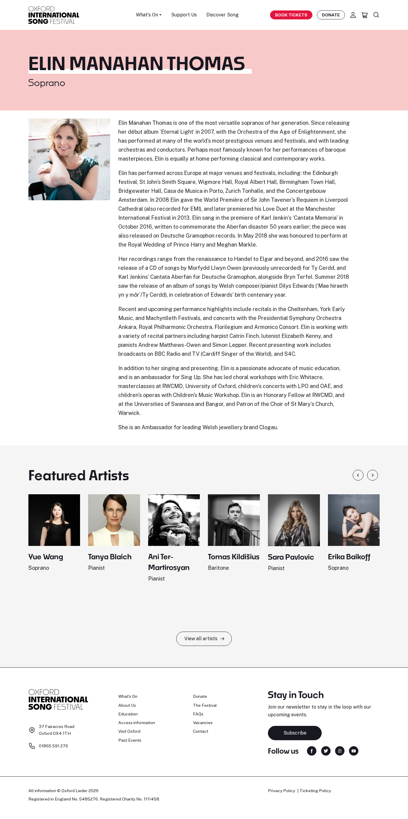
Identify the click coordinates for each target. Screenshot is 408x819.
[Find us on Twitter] (326, 750)
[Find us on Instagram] (340, 750)
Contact (200, 731)
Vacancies (203, 722)
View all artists (200, 638)
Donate (331, 15)
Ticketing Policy (315, 790)
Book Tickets (291, 15)
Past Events (129, 740)
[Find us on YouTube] (353, 750)
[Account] (353, 15)
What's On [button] (147, 15)
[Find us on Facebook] (312, 750)
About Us (127, 705)
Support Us (184, 15)
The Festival (205, 705)
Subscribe (294, 733)
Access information (136, 722)
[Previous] (358, 475)
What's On (127, 696)
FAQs (198, 714)
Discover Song (222, 15)
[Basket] (364, 14)
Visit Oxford (129, 731)
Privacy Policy (281, 790)
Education (128, 714)
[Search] (376, 15)
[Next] (372, 475)
